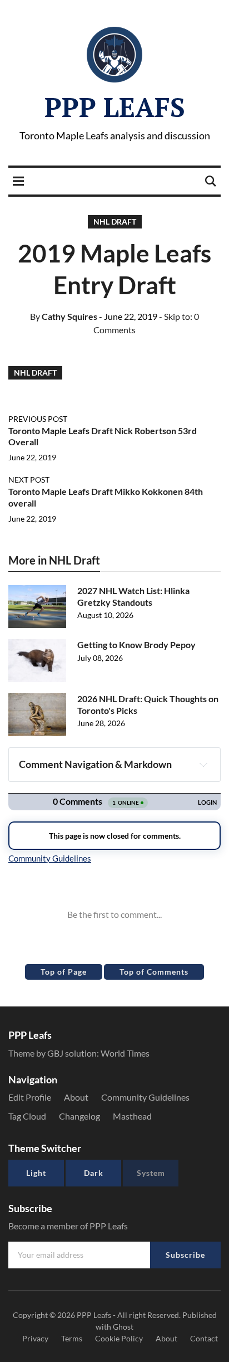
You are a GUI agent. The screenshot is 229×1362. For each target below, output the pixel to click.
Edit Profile (29, 1097)
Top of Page (64, 971)
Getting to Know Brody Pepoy (136, 644)
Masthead (132, 1116)
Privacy (35, 1338)
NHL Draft (114, 221)
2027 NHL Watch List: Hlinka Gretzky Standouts (133, 596)
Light (36, 1173)
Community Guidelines (145, 1097)
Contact (204, 1338)
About (76, 1097)
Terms (71, 1338)
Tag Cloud (27, 1116)
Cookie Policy (119, 1338)
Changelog (79, 1116)
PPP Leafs (114, 107)
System (151, 1173)
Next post (28, 479)
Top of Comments (154, 971)
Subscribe (185, 1254)
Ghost (123, 1326)
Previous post (37, 419)
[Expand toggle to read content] (203, 764)
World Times (125, 1053)
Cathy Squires (63, 316)
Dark (93, 1173)
